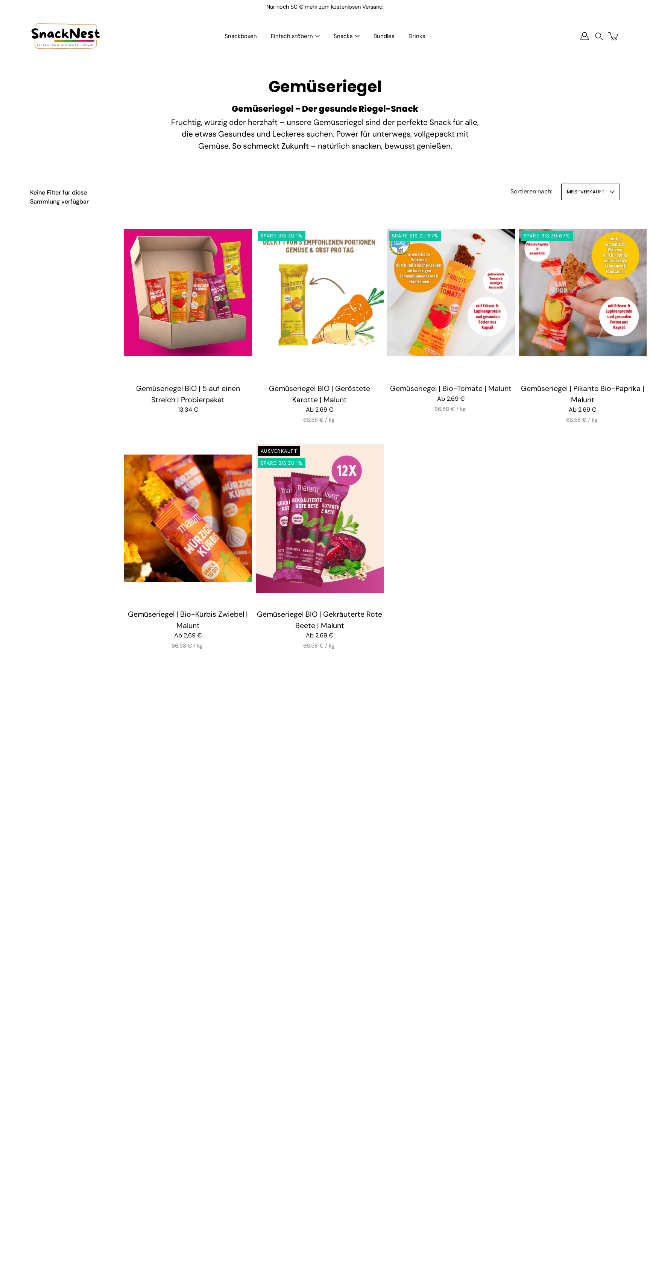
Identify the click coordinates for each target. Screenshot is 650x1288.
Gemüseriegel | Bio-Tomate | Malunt (451, 388)
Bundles (384, 36)
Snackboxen (241, 36)
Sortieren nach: (531, 191)
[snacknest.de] (66, 36)
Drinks (417, 36)
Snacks (343, 36)
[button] (599, 36)
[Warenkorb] (614, 36)
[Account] (585, 36)
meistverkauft (585, 191)
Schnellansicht (188, 292)
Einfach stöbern (292, 36)
